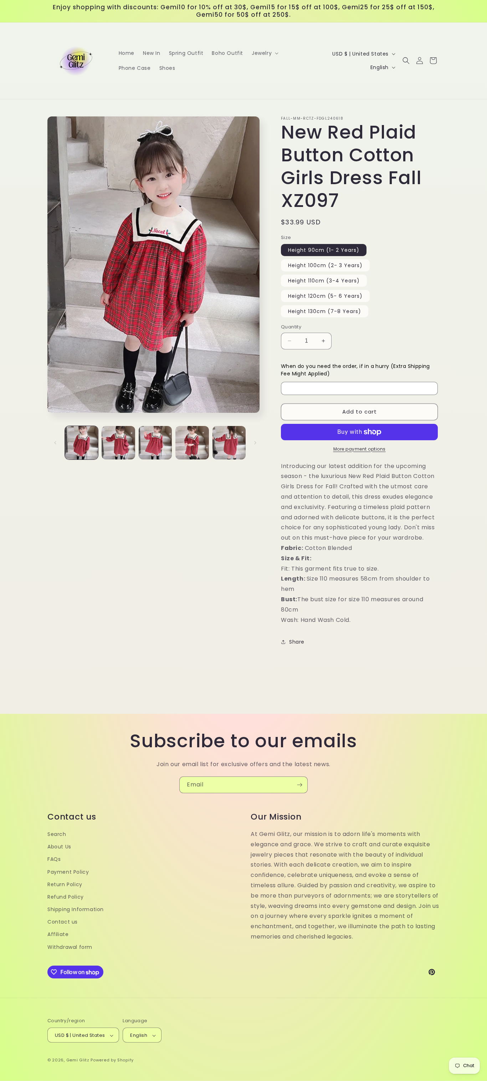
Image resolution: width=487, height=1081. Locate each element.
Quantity (291, 326)
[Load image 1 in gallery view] (81, 442)
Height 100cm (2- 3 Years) (325, 265)
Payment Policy (68, 871)
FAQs (54, 859)
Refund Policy (65, 896)
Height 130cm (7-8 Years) (324, 311)
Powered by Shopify (112, 1060)
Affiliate (57, 934)
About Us (59, 846)
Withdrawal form (69, 947)
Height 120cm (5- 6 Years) (325, 296)
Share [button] (296, 641)
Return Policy (64, 884)
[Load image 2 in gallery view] (118, 442)
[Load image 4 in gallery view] (192, 442)
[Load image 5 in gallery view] (229, 442)
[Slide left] (55, 443)
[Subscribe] (299, 784)
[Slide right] (255, 443)
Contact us (62, 922)
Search (56, 834)
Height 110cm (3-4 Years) (324, 280)
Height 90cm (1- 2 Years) (323, 250)
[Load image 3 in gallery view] (155, 442)
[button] (264, 53)
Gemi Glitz (77, 1060)
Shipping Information (75, 909)
